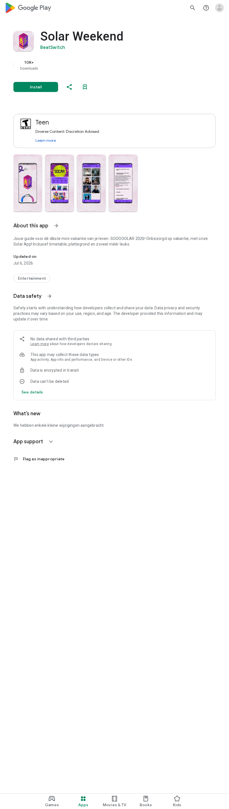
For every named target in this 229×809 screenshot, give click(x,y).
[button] (27, 183)
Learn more (45, 140)
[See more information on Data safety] (49, 296)
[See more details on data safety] (32, 392)
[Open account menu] (219, 8)
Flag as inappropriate (39, 458)
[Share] (69, 87)
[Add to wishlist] (85, 87)
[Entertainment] (31, 278)
